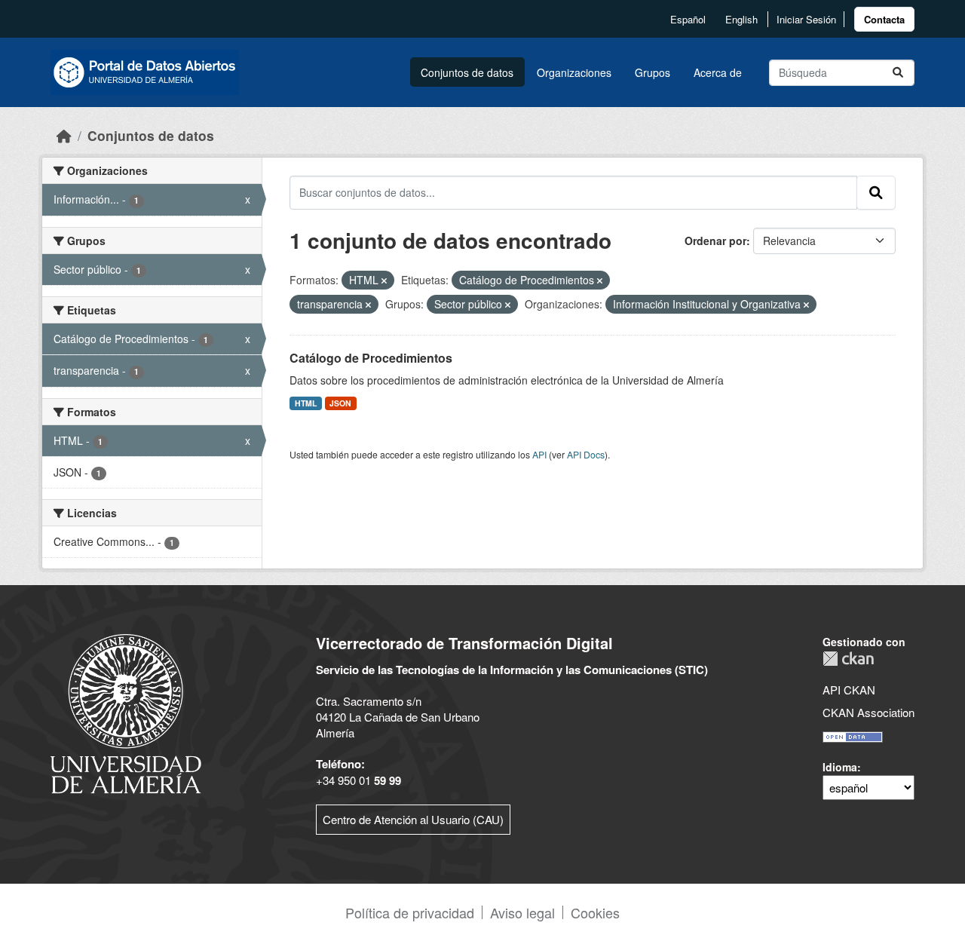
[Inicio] (64, 135)
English (741, 19)
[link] (884, 19)
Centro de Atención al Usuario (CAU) (413, 819)
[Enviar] (898, 73)
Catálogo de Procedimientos (371, 357)
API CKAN (849, 689)
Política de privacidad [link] (409, 912)
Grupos (652, 72)
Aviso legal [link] (522, 912)
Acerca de (718, 72)
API (539, 454)
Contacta (884, 19)
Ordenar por (715, 240)
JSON (340, 403)
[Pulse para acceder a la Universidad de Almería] (126, 712)
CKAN (848, 659)
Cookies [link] (595, 912)
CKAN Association (868, 712)
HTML (306, 403)
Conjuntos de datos (467, 72)
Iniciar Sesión (806, 19)
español (688, 19)
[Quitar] (384, 280)
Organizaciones (574, 72)
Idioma (840, 766)
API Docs (586, 454)
